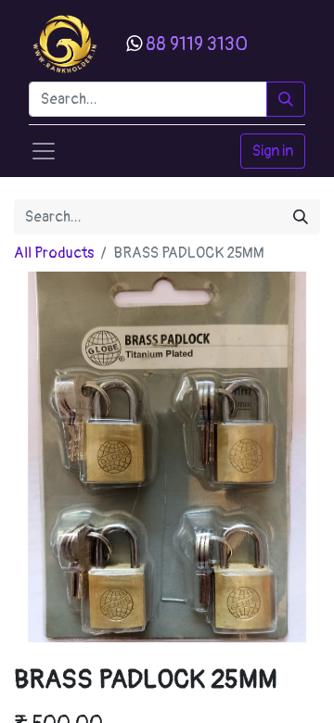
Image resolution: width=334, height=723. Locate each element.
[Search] (285, 99)
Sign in (272, 151)
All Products (54, 253)
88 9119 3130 (197, 44)
